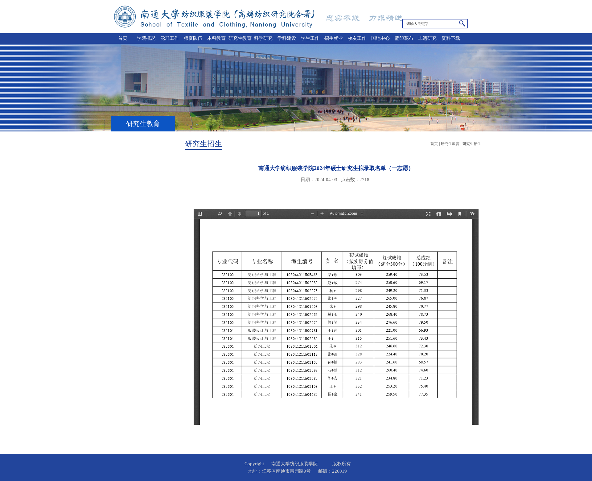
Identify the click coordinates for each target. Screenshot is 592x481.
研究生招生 (471, 144)
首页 (434, 144)
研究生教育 (450, 144)
